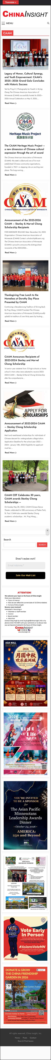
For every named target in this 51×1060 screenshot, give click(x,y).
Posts (25, 1037)
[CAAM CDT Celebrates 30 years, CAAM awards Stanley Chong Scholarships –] (25, 475)
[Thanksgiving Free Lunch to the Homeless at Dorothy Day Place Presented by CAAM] (25, 275)
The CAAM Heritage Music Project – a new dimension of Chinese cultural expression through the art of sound (25, 149)
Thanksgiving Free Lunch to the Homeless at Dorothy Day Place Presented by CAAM (22, 298)
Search (7, 539)
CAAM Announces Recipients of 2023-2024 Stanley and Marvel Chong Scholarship (22, 360)
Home (17, 1037)
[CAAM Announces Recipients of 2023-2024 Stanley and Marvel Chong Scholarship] (19, 341)
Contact (33, 1037)
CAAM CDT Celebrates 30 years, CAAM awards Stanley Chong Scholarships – (23, 498)
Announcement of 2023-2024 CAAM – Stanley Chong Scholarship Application (25, 427)
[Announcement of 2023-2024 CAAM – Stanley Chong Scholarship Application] (25, 405)
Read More (10, 103)
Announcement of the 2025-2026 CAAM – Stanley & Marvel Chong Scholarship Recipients (23, 223)
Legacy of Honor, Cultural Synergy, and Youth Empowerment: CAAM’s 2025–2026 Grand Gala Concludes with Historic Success (24, 79)
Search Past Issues (25, 1041)
